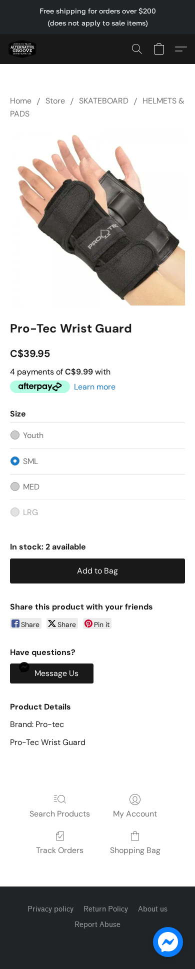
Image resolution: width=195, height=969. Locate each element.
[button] (23, 49)
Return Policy (106, 909)
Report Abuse (97, 924)
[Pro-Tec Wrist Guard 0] (97, 218)
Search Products (60, 813)
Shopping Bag (135, 850)
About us (153, 909)
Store (55, 101)
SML (30, 461)
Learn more (95, 387)
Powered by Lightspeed (98, 942)
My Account (135, 813)
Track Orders (60, 850)
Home (21, 101)
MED (31, 487)
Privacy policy (51, 909)
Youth (33, 435)
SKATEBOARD (103, 101)
